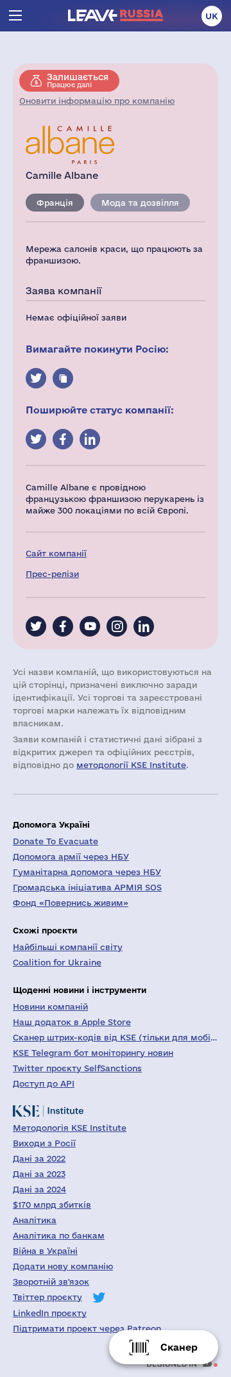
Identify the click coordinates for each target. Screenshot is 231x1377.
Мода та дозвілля (140, 202)
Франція (55, 202)
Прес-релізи (52, 573)
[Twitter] (36, 626)
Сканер (179, 1347)
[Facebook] (63, 626)
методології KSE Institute (131, 764)
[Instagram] (117, 626)
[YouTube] (90, 626)
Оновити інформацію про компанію (97, 100)
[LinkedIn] (143, 626)
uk (211, 16)
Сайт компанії (56, 553)
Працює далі (77, 80)
